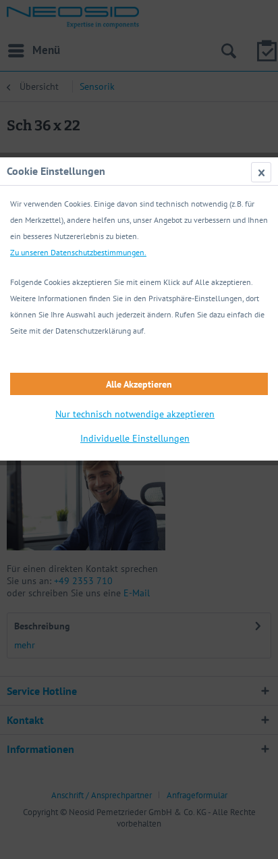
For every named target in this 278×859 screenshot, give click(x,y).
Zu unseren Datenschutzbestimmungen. (78, 252)
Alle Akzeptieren (139, 384)
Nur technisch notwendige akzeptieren (135, 414)
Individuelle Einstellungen (135, 438)
